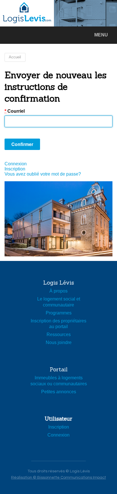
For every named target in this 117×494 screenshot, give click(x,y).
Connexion (16, 163)
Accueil (15, 57)
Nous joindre (59, 342)
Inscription (15, 168)
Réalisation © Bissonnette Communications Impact (58, 477)
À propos (58, 291)
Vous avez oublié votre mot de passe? (43, 174)
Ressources (59, 334)
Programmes (59, 312)
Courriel (15, 111)
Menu (101, 34)
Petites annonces (58, 391)
